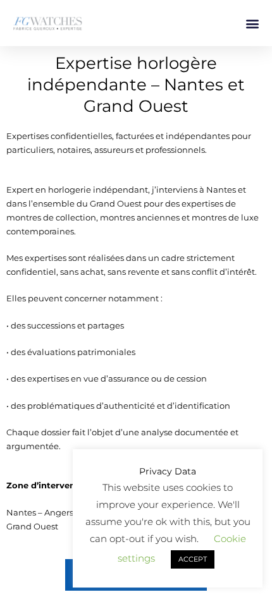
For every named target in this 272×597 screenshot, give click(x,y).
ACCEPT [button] (192, 559)
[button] (252, 23)
